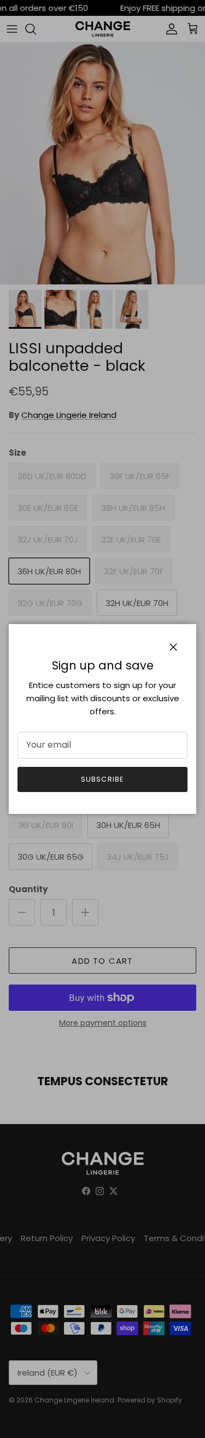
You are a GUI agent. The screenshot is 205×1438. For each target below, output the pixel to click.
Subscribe (102, 779)
